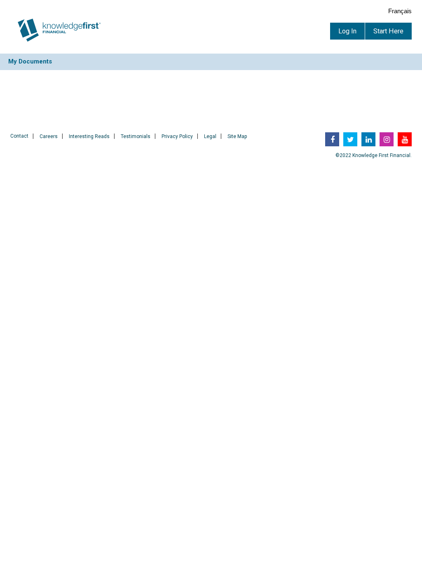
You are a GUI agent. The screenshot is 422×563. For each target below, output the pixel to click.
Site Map (237, 136)
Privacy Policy (177, 136)
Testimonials (135, 136)
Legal (210, 136)
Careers (49, 136)
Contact (19, 136)
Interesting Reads (89, 136)
